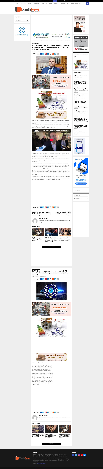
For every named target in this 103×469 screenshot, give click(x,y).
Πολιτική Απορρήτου (65, 3)
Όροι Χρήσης (56, 3)
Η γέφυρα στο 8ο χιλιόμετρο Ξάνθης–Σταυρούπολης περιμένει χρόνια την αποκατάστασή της (81, 126)
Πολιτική (16, 3)
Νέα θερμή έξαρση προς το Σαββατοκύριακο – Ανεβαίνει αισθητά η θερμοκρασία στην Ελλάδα (81, 131)
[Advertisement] (51, 24)
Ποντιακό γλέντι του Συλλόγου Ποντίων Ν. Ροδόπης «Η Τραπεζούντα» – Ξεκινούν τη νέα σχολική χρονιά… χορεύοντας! (64, 239)
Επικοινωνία (28, 0)
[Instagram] (79, 455)
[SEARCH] (28, 20)
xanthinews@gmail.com (41, 463)
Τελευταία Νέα (44, 3)
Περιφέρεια (23, 3)
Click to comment (51, 443)
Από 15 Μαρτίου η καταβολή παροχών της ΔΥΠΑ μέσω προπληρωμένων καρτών (62, 214)
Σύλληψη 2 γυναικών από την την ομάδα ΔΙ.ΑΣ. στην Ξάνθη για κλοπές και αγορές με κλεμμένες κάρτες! (41, 214)
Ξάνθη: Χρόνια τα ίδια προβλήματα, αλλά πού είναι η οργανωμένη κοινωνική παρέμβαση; (50, 436)
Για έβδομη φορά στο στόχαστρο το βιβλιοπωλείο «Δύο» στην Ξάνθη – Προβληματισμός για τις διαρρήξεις (38, 239)
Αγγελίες (50, 3)
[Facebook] (73, 455)
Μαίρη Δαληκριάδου (43, 218)
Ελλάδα (29, 3)
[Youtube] (82, 455)
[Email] (84, 455)
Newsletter (41, 0)
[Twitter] (76, 455)
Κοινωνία (33, 43)
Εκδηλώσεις (36, 3)
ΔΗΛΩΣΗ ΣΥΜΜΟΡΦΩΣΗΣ (34, 0)
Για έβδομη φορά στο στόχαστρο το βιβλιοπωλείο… (67, 0)
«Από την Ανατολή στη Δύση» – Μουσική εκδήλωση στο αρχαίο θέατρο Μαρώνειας (38, 435)
